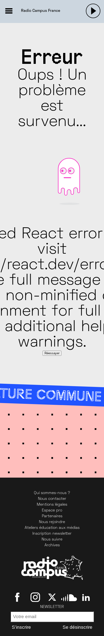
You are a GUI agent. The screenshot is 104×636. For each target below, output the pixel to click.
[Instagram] (35, 597)
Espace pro (52, 510)
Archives (52, 545)
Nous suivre (52, 539)
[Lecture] (93, 11)
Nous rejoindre (52, 522)
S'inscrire (21, 627)
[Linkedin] (86, 597)
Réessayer (52, 353)
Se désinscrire (77, 627)
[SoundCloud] (69, 597)
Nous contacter (52, 499)
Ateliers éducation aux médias (52, 528)
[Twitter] (52, 597)
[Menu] (8, 11)
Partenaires (52, 516)
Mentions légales (52, 504)
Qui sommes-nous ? (52, 493)
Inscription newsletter (52, 533)
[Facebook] (18, 597)
